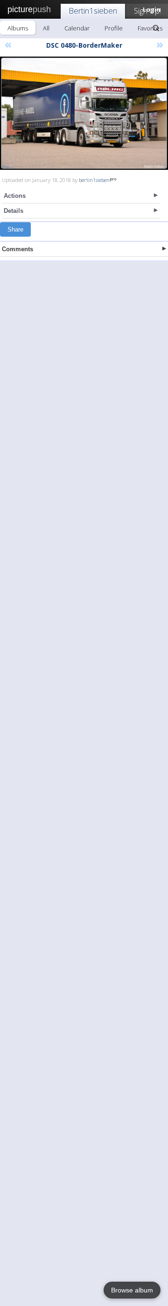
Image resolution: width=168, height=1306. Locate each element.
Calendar (77, 28)
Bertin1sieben (93, 10)
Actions (15, 195)
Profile (114, 28)
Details (13, 210)
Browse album (132, 1290)
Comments (17, 249)
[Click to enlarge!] (84, 113)
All (46, 28)
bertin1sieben (94, 179)
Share (15, 229)
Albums (17, 28)
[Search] (155, 28)
